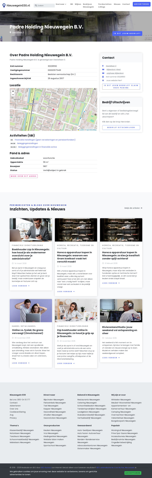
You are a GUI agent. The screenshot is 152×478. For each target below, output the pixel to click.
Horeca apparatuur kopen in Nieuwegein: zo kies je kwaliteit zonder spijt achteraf (121, 255)
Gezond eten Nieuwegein (55, 418)
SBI (71, 4)
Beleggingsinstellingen (27, 143)
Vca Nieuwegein (51, 433)
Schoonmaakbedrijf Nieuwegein (24, 439)
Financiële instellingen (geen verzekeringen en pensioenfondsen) (45, 139)
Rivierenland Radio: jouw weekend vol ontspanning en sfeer (119, 330)
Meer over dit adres (24, 176)
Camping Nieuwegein (121, 412)
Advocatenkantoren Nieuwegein (92, 445)
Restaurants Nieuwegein (88, 399)
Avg (11, 414)
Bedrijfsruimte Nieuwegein (123, 439)
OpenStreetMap (91, 130)
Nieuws (117, 4)
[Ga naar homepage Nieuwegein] (15, 5)
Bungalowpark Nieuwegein (123, 421)
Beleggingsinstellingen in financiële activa (37, 147)
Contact (126, 4)
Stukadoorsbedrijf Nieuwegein (91, 414)
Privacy (13, 418)
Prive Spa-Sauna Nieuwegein (124, 433)
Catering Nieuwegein (87, 402)
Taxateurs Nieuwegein (20, 436)
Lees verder (19, 286)
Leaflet (81, 130)
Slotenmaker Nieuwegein (89, 448)
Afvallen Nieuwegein (53, 414)
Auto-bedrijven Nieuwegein (90, 430)
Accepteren (133, 473)
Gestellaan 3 (18, 32)
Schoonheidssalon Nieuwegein (91, 405)
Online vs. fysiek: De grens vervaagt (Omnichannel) (27, 331)
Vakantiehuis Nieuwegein (122, 418)
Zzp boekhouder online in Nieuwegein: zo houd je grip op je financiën (75, 333)
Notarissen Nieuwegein (20, 433)
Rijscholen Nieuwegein (54, 399)
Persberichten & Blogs (105, 5)
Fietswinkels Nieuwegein (55, 402)
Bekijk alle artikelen (132, 208)
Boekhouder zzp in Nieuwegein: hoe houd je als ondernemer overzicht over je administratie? (31, 254)
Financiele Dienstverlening (27, 245)
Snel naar (60, 4)
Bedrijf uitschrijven (121, 127)
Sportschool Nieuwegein (55, 445)
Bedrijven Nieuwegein (88, 5)
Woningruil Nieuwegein (121, 430)
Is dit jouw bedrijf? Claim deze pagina (121, 86)
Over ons (14, 408)
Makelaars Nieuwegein (20, 442)
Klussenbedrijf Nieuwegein (22, 430)
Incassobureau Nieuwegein (123, 436)
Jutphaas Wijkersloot (115, 73)
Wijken (78, 4)
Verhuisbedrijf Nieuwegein (89, 418)
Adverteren (141, 4)
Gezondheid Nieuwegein (55, 412)
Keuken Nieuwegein (53, 430)
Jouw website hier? (114, 80)
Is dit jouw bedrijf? (127, 33)
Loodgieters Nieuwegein (88, 412)
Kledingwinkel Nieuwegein (55, 436)
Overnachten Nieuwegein (123, 414)
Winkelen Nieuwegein (121, 399)
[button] (53, 109)
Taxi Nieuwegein (51, 405)
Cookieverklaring (18, 412)
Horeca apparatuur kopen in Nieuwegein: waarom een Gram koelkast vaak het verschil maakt (74, 257)
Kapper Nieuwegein (53, 408)
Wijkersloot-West (114, 69)
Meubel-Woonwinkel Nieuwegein (126, 402)
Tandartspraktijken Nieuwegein (91, 408)
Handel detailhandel (24, 326)
